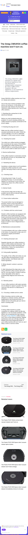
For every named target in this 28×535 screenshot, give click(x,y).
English (12, 20)
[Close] (25, 530)
